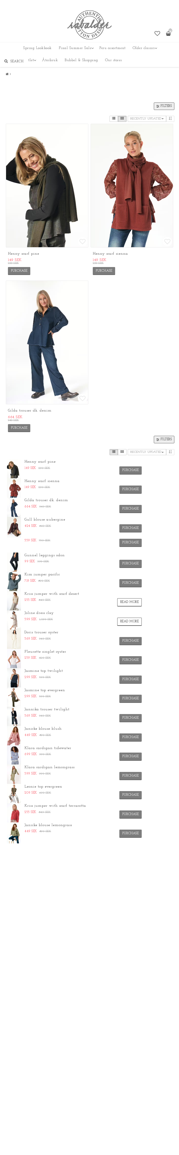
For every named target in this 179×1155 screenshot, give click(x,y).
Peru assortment (113, 48)
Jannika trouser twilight (46, 709)
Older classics (144, 48)
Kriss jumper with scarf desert (51, 594)
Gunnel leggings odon (44, 555)
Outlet (28, 60)
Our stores (113, 60)
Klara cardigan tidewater (47, 748)
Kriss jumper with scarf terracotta (55, 806)
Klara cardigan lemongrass (49, 767)
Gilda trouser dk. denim (30, 410)
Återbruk (50, 60)
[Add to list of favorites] (47, 185)
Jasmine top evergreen (44, 690)
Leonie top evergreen (43, 787)
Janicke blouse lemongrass (48, 825)
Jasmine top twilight (43, 671)
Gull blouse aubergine (44, 519)
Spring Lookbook (37, 48)
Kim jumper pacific (42, 574)
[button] (157, 34)
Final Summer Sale (75, 48)
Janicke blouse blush (43, 729)
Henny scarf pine (23, 254)
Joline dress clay (39, 613)
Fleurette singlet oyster (45, 652)
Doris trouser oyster (41, 632)
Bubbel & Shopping (81, 60)
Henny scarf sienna (110, 254)
